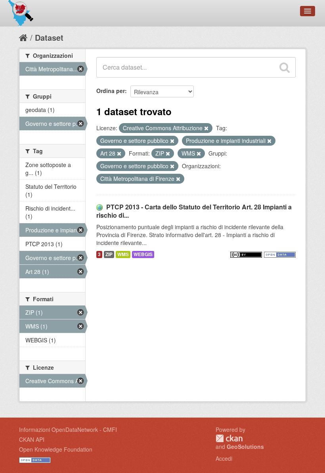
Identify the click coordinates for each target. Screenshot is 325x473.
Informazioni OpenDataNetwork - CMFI (68, 429)
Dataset (49, 37)
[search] (284, 67)
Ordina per (110, 91)
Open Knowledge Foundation (55, 449)
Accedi (224, 458)
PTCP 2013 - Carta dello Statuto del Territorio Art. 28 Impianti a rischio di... (194, 211)
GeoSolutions (245, 446)
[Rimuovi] (206, 128)
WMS (123, 254)
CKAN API (31, 439)
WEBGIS (143, 254)
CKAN (229, 438)
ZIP (109, 254)
